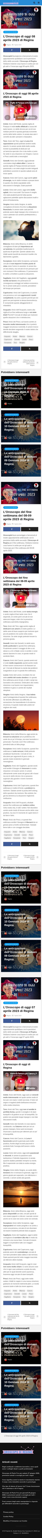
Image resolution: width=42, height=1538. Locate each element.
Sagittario (7, 838)
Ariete (15, 336)
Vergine (22, 342)
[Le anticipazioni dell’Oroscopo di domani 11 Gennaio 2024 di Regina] (21, 392)
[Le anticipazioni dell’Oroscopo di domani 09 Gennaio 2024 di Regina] (21, 460)
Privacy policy (8, 1512)
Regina (8, 45)
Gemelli (17, 339)
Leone (24, 339)
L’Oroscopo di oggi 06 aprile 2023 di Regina (21, 1436)
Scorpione (7, 342)
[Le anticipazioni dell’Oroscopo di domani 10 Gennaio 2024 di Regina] (21, 426)
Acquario (7, 336)
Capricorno (8, 339)
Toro (15, 342)
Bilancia (22, 336)
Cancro (29, 336)
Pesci (31, 339)
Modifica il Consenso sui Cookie (15, 1521)
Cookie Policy (8, 1516)
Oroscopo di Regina (10, 32)
